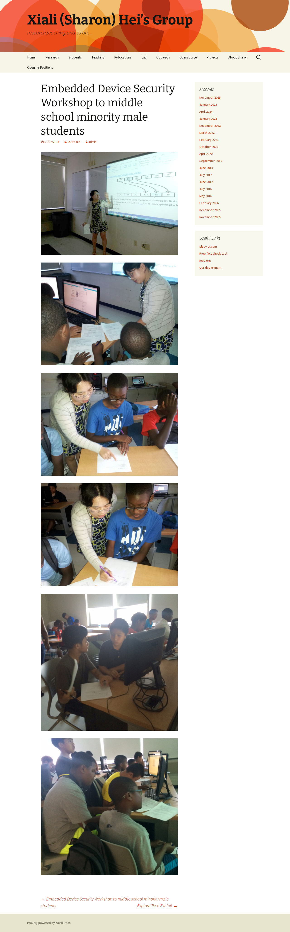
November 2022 (210, 126)
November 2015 (210, 217)
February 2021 (209, 140)
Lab (144, 57)
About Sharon (238, 57)
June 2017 (206, 182)
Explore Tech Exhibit (157, 905)
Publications (123, 57)
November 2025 (210, 97)
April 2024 (206, 112)
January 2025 (208, 104)
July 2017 (205, 175)
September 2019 (210, 161)
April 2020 (206, 154)
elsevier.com (208, 246)
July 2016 (205, 189)
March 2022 (207, 133)
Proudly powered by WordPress (49, 923)
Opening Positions (40, 67)
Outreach (163, 57)
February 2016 (209, 203)
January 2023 (208, 119)
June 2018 (206, 168)
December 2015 (210, 210)
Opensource (188, 57)
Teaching (98, 57)
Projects (213, 57)
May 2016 (205, 196)
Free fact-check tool (213, 253)
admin (92, 142)
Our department (210, 267)
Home (31, 57)
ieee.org (205, 260)
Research (52, 57)
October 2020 (208, 147)
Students (75, 57)
